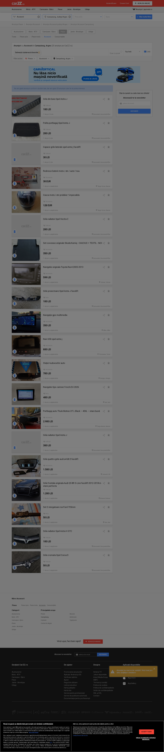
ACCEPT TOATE (146, 732)
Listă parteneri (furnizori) (80, 735)
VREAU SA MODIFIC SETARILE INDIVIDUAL (146, 738)
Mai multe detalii (33, 732)
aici (51, 742)
